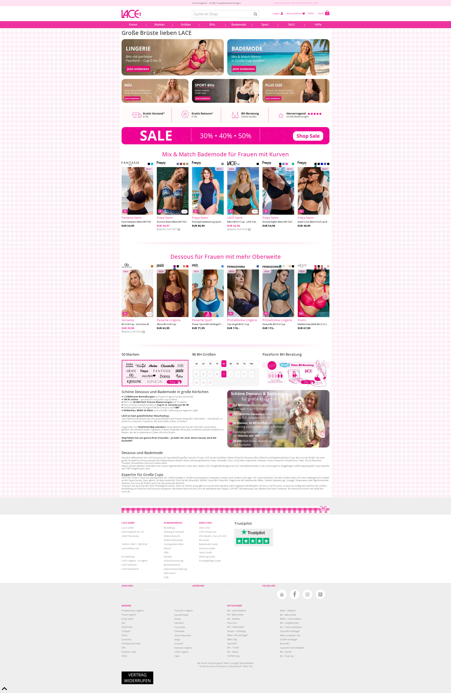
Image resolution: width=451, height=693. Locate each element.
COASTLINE (178, 164)
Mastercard (160, 589)
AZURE (322, 164)
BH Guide (204, 540)
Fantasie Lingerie (183, 647)
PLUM (175, 266)
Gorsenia (126, 639)
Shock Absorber (313, 460)
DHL (223, 589)
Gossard (178, 643)
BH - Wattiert (233, 618)
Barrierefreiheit (172, 564)
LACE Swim (239, 465)
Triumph (126, 463)
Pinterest (320, 594)
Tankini (268, 480)
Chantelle (222, 460)
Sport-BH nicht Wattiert (292, 647)
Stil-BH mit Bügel (288, 639)
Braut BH (284, 643)
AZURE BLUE (175, 269)
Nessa (177, 618)
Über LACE (204, 527)
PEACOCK (280, 266)
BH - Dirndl (285, 651)
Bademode (238, 24)
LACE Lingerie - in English (134, 560)
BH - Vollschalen (235, 626)
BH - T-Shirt (233, 647)
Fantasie (262, 460)
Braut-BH (194, 480)
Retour (167, 548)
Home (133, 24)
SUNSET (322, 269)
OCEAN (222, 266)
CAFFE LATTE (283, 266)
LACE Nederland (130, 569)
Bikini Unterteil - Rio (290, 635)
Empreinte (251, 460)
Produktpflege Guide (210, 560)
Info (178, 229)
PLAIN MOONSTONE (315, 166)
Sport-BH (213, 480)
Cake (177, 656)
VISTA (187, 164)
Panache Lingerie (183, 610)
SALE (291, 24)
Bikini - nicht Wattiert (290, 618)
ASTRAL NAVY (222, 164)
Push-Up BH (182, 480)
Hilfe (311, 13)
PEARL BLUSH (328, 266)
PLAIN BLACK (315, 164)
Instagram (307, 594)
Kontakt (168, 556)
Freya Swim (127, 618)
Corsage (290, 480)
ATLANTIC (283, 164)
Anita (213, 460)
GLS (228, 589)
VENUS (280, 269)
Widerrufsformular (173, 540)
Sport (265, 24)
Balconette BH (167, 480)
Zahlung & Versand (174, 531)
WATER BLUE (258, 266)
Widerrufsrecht (172, 536)
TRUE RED (187, 266)
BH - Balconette (235, 614)
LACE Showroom (207, 531)
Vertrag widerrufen (174, 544)
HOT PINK (315, 266)
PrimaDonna (290, 460)
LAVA (280, 166)
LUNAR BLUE (325, 269)
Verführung (233, 655)
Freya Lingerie (129, 614)
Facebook (294, 594)
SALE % (153, 485)
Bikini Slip (232, 639)
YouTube (282, 594)
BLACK (149, 164)
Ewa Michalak (181, 614)
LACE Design (211, 465)
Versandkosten (247, 663)
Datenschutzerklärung (175, 569)
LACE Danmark (129, 564)
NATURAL (290, 266)
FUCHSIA (287, 164)
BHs (212, 24)
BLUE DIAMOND (152, 164)
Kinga (177, 639)
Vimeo (269, 594)
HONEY (184, 266)
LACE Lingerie (181, 651)
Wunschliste (294, 13)
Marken (159, 24)
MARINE (293, 164)
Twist (301, 460)
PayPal (147, 589)
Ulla (123, 647)
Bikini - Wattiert (288, 610)
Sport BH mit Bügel (289, 631)
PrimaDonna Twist (131, 643)
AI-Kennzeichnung (173, 560)
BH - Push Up (287, 656)
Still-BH (203, 480)
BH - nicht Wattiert (236, 610)
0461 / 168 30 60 (139, 544)
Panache (278, 460)
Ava (123, 622)
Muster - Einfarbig (236, 631)
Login (276, 13)
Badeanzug (279, 480)
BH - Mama (232, 651)
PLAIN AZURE (325, 164)
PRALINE (319, 269)
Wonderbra (137, 463)
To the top (4, 688)
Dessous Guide (207, 548)
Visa (153, 589)
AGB (166, 577)
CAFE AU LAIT (322, 266)
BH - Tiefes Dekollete (291, 627)
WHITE (290, 164)
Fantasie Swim (129, 651)
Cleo (230, 460)
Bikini (260, 480)
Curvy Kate (239, 460)
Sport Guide (205, 552)
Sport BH (232, 643)
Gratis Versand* (282, 3)
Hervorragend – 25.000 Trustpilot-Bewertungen (216, 3)
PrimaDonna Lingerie (133, 610)
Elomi (124, 635)
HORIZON (181, 164)
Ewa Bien (179, 622)
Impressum (169, 573)
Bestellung (169, 527)
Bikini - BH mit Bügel (237, 635)
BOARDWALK (184, 164)
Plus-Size (232, 622)
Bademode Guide (208, 544)
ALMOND (152, 266)
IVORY (181, 266)
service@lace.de (130, 548)
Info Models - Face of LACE (213, 536)
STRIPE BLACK (328, 164)
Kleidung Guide (207, 556)
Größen (186, 24)
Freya (270, 460)
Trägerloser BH (236, 480)
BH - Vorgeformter (289, 622)
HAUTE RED (315, 269)
